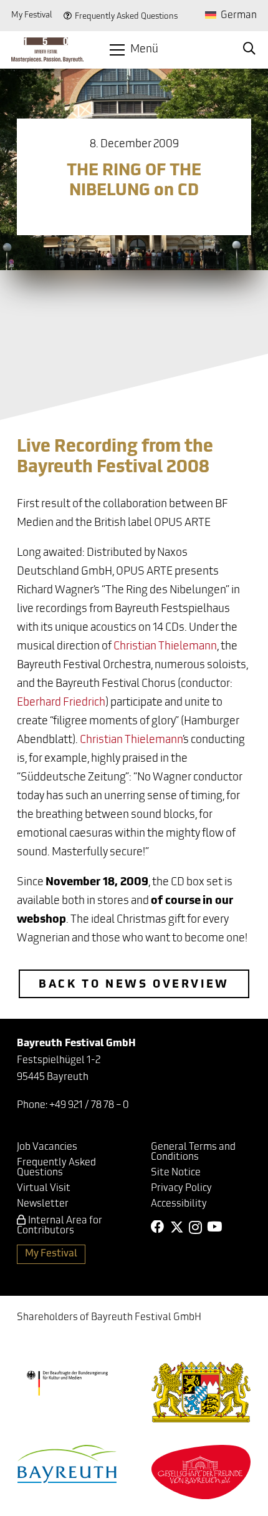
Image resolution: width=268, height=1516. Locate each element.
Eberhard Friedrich (61, 703)
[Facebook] (158, 1227)
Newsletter (43, 1204)
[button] (134, 50)
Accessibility (179, 1204)
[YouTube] (214, 1227)
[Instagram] (195, 1227)
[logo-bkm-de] (67, 1383)
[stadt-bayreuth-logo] (67, 1464)
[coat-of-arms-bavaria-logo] (201, 1392)
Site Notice (176, 1173)
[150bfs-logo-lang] (47, 49)
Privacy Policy (181, 1188)
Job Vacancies (47, 1147)
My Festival (31, 15)
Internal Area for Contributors (59, 1226)
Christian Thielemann (165, 647)
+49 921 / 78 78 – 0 (89, 1105)
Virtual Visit (43, 1188)
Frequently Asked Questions (126, 16)
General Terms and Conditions (193, 1152)
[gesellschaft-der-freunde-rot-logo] (201, 1472)
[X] (177, 1227)
